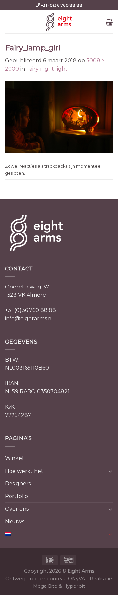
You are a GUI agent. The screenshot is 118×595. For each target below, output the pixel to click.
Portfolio (16, 496)
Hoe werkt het (24, 471)
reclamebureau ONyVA (57, 579)
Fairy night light (47, 69)
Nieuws (14, 521)
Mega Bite (45, 586)
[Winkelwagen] (109, 22)
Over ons (17, 509)
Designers (18, 483)
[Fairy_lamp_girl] (59, 116)
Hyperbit (74, 586)
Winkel (14, 458)
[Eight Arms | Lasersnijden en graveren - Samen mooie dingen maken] (59, 21)
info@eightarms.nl (29, 318)
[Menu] (9, 22)
